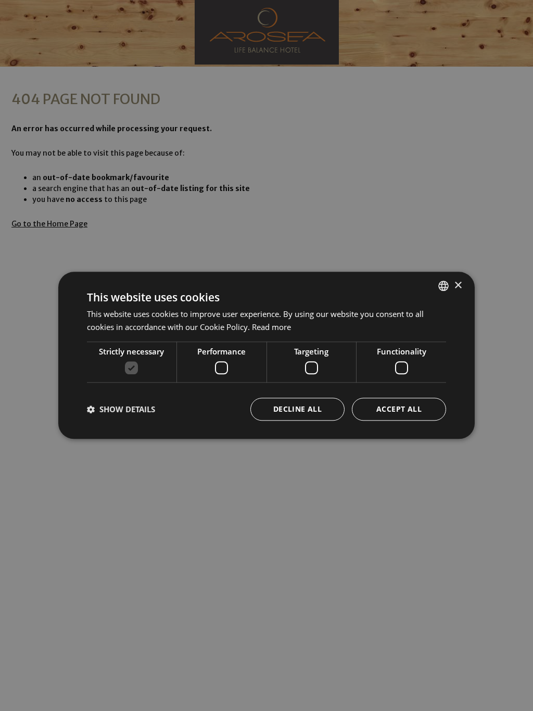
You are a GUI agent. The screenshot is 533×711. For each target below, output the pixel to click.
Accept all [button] (399, 409)
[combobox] (443, 286)
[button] (121, 409)
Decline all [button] (297, 409)
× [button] (458, 285)
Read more (271, 327)
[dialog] (266, 355)
